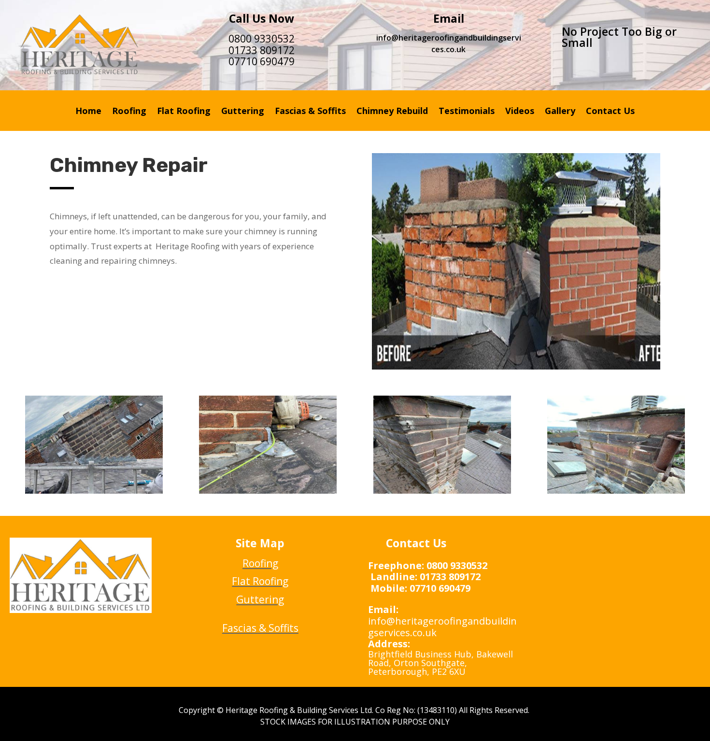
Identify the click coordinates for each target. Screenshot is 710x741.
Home (88, 111)
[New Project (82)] (442, 491)
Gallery (560, 111)
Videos (519, 111)
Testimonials (467, 111)
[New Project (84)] (268, 491)
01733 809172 (261, 50)
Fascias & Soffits (310, 111)
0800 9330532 (261, 38)
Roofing (129, 111)
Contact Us (610, 111)
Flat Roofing (184, 111)
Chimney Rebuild (392, 111)
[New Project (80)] (616, 491)
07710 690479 (261, 61)
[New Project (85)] (94, 491)
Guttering (242, 111)
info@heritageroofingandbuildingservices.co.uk (448, 43)
